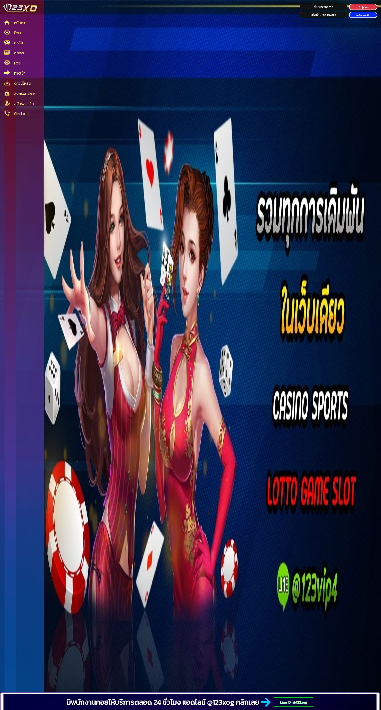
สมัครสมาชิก (363, 15)
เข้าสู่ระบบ (363, 7)
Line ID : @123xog (293, 702)
